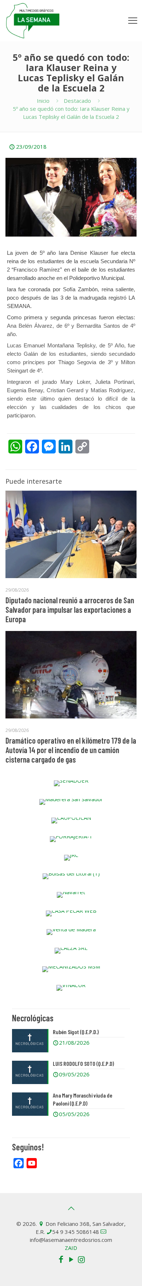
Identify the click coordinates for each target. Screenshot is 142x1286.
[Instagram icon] (81, 1259)
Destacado (77, 100)
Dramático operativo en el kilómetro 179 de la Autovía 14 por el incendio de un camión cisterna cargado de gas (70, 750)
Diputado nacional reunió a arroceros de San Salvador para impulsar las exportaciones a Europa (69, 609)
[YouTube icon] (71, 1259)
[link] (71, 783)
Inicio (43, 100)
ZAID (71, 1247)
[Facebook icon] (61, 1259)
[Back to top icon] (71, 1208)
